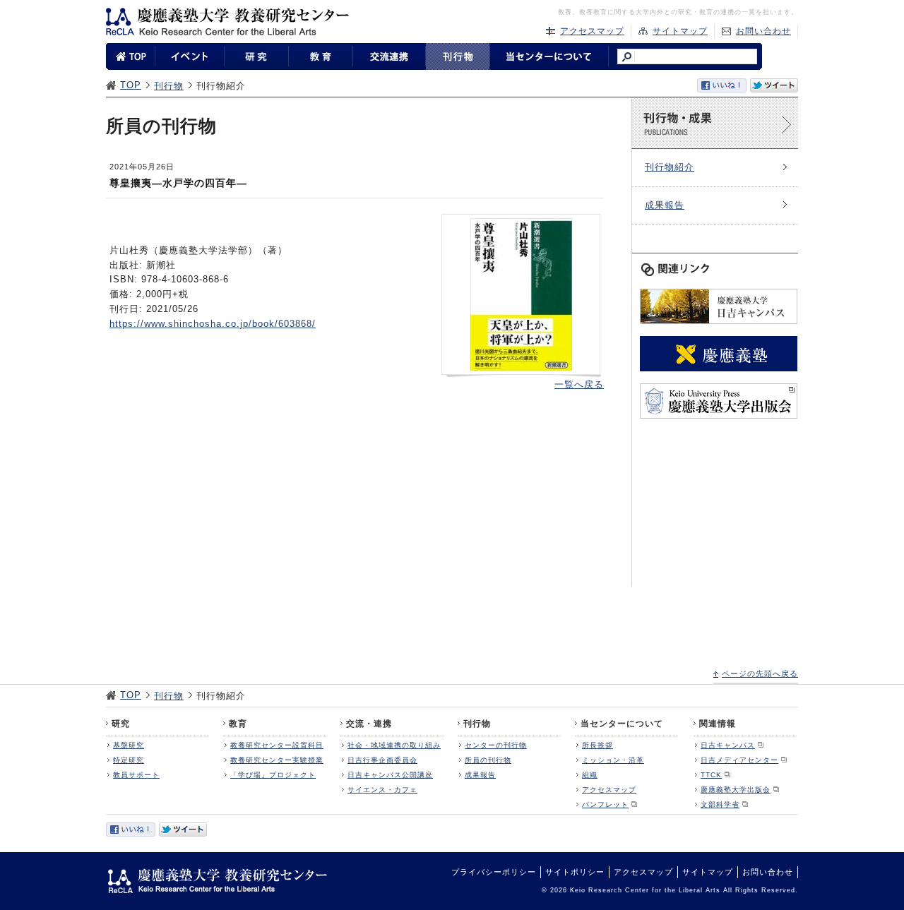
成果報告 (664, 205)
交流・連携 (369, 724)
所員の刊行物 (488, 760)
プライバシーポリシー (493, 872)
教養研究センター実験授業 (276, 760)
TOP (130, 85)
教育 (238, 724)
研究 (121, 724)
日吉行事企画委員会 (382, 760)
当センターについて (622, 724)
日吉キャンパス (728, 745)
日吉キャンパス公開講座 (390, 775)
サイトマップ (680, 31)
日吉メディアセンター (739, 760)
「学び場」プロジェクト (273, 775)
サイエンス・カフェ (382, 790)
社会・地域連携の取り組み (394, 745)
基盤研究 (128, 745)
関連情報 (717, 724)
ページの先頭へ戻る (760, 673)
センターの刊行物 (496, 745)
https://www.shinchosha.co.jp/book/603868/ (212, 323)
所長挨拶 (597, 745)
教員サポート (136, 775)
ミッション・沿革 (613, 760)
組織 (589, 775)
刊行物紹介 (669, 167)
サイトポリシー (575, 872)
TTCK (711, 775)
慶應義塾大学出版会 (736, 790)
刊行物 (169, 85)
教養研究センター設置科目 (276, 745)
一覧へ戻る (579, 384)
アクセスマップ (592, 31)
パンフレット (605, 804)
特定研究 (128, 760)
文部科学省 (720, 804)
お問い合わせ (763, 31)
